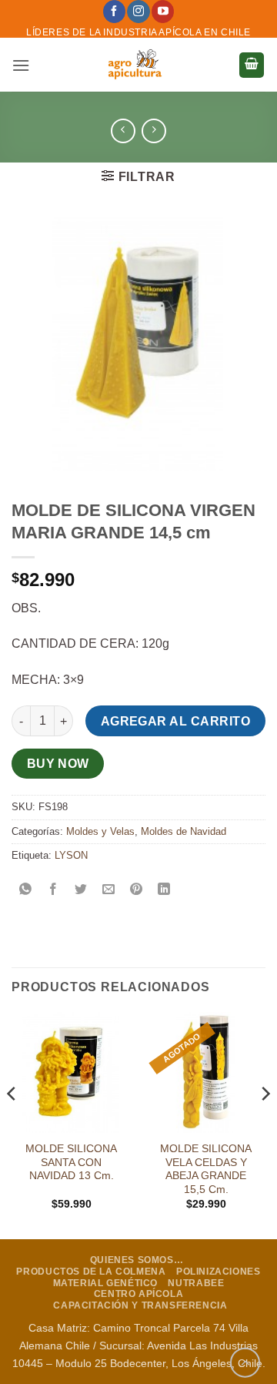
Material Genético (105, 1283)
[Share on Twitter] (81, 890)
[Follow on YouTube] (163, 11)
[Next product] (123, 130)
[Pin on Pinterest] (136, 890)
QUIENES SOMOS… (137, 1260)
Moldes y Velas (100, 831)
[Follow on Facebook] (114, 11)
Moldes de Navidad (183, 831)
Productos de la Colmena (90, 1271)
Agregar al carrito (175, 721)
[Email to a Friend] (109, 890)
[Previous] (12, 1124)
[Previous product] (153, 130)
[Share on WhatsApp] (25, 890)
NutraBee (196, 1283)
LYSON (71, 855)
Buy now (58, 763)
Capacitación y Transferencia (140, 1305)
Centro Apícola (139, 1293)
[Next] (264, 1124)
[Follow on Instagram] (138, 11)
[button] (21, 65)
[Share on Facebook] (53, 890)
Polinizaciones (218, 1271)
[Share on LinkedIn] (164, 890)
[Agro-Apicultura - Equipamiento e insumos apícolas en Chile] (134, 65)
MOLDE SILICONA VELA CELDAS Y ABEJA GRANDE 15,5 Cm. (206, 1169)
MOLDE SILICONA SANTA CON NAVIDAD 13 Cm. (71, 1162)
